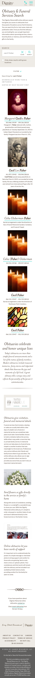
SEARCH (5, 48)
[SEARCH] (29, 52)
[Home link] (8, 3)
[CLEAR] (22, 52)
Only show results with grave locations (15, 61)
